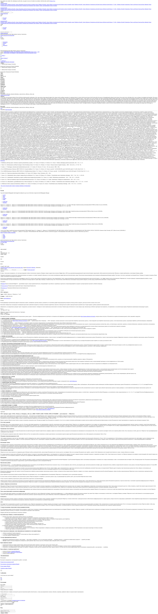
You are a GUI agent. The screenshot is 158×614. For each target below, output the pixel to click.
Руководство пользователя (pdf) (7, 562)
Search (1, 11)
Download (10, 109)
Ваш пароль (2, 596)
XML (4, 235)
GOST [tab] (4, 195)
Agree (2, 2)
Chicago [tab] (4, 198)
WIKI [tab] (4, 199)
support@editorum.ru (16, 551)
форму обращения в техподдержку (15, 552)
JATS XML (4, 242)
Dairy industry (36, 5)
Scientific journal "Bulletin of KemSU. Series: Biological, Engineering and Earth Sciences (85, 4)
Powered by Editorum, (31, 267)
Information (5, 42)
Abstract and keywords (5, 95)
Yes (1, 578)
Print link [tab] (5, 202)
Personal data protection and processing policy (14, 267)
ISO (4, 234)
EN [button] (1, 15)
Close (2, 254)
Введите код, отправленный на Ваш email (9, 601)
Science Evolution (53, 5)
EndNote (5, 232)
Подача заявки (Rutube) (5, 566)
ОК (13, 602)
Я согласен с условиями (7, 600)
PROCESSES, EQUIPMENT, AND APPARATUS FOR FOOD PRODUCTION (20, 52)
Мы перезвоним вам (5, 555)
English (4, 19)
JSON (4, 236)
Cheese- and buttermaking (44, 5)
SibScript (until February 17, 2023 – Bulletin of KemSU (114, 4)
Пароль (2, 611)
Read (6, 109)
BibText (2, 232)
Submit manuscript (4, 13)
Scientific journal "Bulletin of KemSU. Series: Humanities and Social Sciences (15, 4)
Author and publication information (7, 61)
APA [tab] (4, 197)
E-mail (1, 595)
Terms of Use (52, 1)
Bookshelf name (4, 252)
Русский (4, 17)
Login (25, 269)
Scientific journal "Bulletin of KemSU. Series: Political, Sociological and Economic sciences (49, 4)
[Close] (0, 188)
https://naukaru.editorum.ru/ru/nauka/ (88, 316)
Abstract (4, 43)
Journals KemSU (3, 3)
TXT (4, 238)
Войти (6, 612)
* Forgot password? (31, 269)
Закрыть (2, 612)
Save (5, 254)
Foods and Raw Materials (143, 4)
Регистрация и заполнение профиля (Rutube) (9, 564)
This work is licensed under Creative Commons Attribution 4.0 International (15, 185)
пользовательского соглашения (18, 600)
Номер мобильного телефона (6, 589)
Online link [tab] (5, 201)
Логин (1, 610)
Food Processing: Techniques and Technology (24, 5)
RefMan (9, 232)
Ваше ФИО (2, 584)
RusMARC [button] (13, 232)
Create (5, 268)
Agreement (2, 267)
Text (4, 44)
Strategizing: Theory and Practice (131, 4)
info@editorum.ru (7, 298)
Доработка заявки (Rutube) (6, 568)
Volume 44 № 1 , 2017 (35, 51)
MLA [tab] (4, 196)
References (5, 45)
